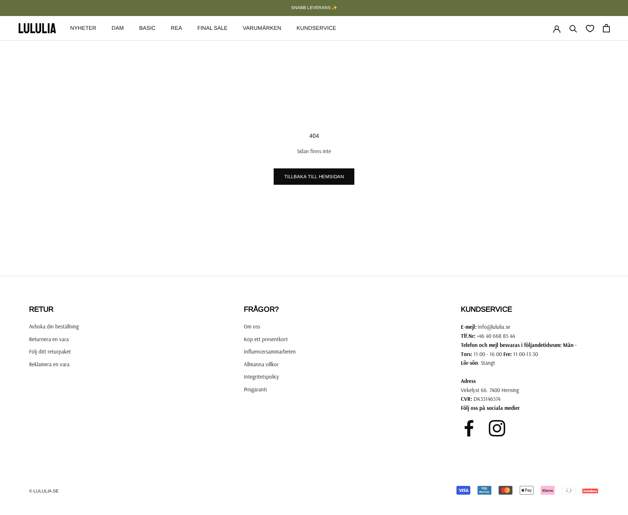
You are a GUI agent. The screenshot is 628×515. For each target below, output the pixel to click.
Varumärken (262, 28)
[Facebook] (469, 428)
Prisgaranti (255, 389)
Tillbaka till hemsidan (314, 176)
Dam (118, 28)
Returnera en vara (49, 339)
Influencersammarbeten (270, 351)
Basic (147, 28)
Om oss (252, 326)
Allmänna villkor (261, 364)
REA (176, 28)
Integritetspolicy (261, 376)
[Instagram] (497, 428)
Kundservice (316, 28)
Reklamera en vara (49, 364)
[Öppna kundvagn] (606, 28)
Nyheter (83, 28)
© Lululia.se (44, 491)
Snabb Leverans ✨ (314, 7)
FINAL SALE (212, 28)
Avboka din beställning (54, 326)
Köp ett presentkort (266, 339)
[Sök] (573, 28)
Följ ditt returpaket (50, 351)
